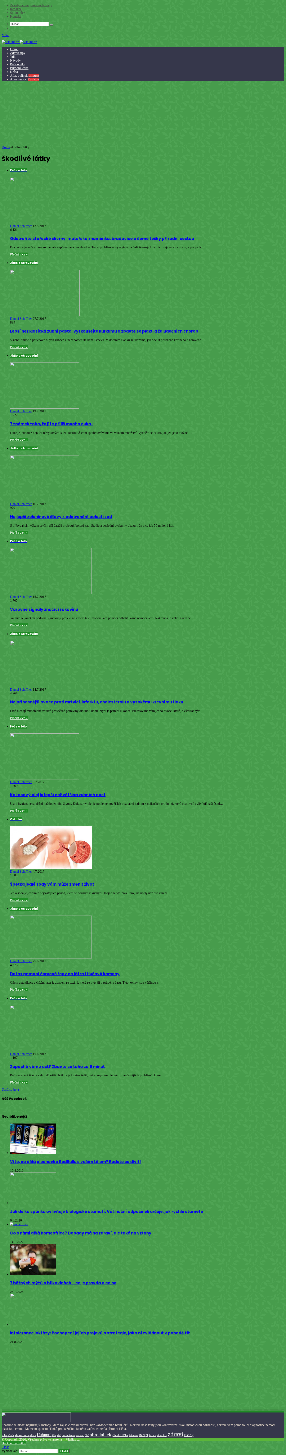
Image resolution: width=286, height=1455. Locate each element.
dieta (33, 1435)
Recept (143, 1435)
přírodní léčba (120, 1435)
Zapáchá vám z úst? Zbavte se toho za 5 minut (57, 1066)
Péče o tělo (17, 64)
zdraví (175, 1434)
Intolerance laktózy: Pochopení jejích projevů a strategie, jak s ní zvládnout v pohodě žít (100, 1333)
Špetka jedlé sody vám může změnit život (52, 884)
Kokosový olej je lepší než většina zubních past (58, 795)
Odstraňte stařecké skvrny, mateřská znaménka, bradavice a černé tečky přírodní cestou (102, 238)
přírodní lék (100, 1434)
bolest (5, 1435)
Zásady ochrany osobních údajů (31, 5)
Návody (15, 60)
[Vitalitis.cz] (19, 42)
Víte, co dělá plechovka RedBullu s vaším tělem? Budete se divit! (75, 1162)
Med (59, 1435)
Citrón (11, 1435)
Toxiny (152, 1435)
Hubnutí (44, 1434)
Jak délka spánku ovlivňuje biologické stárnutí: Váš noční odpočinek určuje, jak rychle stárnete (106, 1211)
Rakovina (133, 1435)
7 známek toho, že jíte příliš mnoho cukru (51, 424)
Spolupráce (17, 12)
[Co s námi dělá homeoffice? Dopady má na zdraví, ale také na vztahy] (19, 1224)
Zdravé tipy (17, 53)
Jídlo (13, 56)
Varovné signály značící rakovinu (44, 609)
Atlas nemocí (24, 79)
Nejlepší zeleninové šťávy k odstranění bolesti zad (61, 517)
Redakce (16, 9)
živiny (188, 1435)
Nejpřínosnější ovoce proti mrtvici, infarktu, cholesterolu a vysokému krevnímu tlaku (96, 702)
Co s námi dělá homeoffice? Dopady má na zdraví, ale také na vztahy (80, 1233)
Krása (14, 72)
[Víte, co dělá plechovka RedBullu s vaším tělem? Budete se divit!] (33, 1152)
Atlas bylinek (24, 75)
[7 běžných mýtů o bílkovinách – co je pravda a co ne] (33, 1274)
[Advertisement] (142, 114)
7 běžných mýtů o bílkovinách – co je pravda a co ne (63, 1283)
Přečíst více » (19, 254)
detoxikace (22, 1435)
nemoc (80, 1435)
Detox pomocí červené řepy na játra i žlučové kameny (65, 974)
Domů (14, 49)
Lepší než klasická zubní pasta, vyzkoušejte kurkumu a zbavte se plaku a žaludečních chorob (104, 331)
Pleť (87, 1435)
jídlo (54, 1435)
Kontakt (15, 16)
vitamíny (162, 1435)
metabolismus (68, 1435)
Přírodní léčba (19, 68)
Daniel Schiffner (21, 226)
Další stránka (10, 1089)
